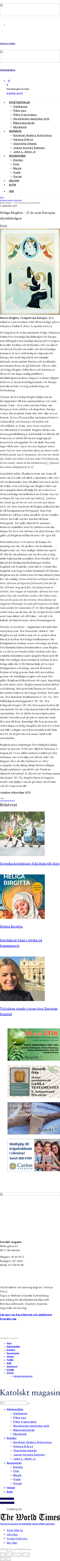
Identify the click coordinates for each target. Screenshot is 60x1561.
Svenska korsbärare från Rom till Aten (30, 863)
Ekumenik (20, 127)
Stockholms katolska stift (31, 118)
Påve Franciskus (25, 114)
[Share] (9, 1554)
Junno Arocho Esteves (29, 147)
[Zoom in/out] (26, 1555)
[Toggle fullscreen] (17, 1555)
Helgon (14, 180)
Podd (16, 172)
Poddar (10, 1360)
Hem (9, 1343)
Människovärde (24, 122)
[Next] (8, 1559)
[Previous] (2, 1559)
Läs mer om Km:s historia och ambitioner (26, 1314)
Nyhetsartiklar (19, 102)
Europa (2, 800)
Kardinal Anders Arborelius (32, 135)
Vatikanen (20, 106)
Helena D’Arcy (23, 139)
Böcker (18, 160)
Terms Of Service (17, 1538)
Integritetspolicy (22, 1376)
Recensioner (17, 155)
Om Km (10, 1373)
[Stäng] (2, 1555)
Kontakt (10, 1370)
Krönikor (15, 131)
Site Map (12, 1542)
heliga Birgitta (10, 800)
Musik (17, 168)
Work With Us (15, 1530)
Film (16, 164)
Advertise (12, 1534)
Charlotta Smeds (25, 143)
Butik (12, 184)
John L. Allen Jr (24, 151)
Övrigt (17, 176)
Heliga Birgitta (11, 926)
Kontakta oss (8, 1318)
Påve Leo (19, 110)
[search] (29, 1403)
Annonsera (12, 1366)
